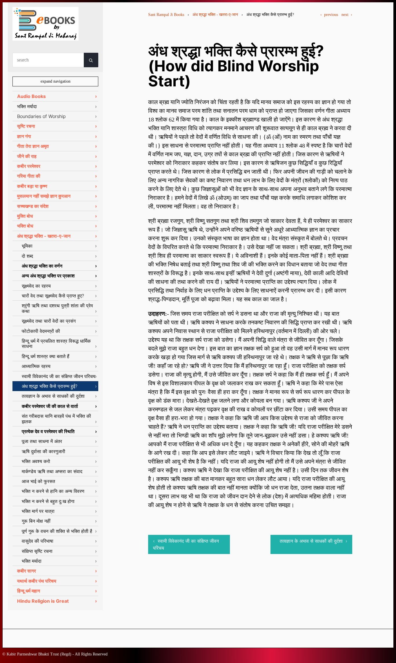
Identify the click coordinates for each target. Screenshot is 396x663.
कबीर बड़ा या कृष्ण (32, 186)
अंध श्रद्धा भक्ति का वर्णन (42, 266)
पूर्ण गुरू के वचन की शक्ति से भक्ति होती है (57, 531)
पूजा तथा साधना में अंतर (42, 441)
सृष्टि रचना (26, 126)
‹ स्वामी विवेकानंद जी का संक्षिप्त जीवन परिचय (186, 544)
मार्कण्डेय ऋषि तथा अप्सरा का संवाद (52, 471)
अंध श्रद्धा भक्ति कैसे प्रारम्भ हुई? (49, 386)
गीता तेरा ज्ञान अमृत (33, 146)
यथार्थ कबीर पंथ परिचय (36, 581)
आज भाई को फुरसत (38, 481)
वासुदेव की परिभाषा (37, 541)
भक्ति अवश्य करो (36, 461)
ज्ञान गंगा (24, 136)
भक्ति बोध (25, 226)
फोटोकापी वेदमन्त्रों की (41, 331)
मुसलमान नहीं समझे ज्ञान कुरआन (43, 196)
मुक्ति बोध (25, 216)
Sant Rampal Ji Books (166, 14)
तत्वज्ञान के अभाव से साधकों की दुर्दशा (53, 396)
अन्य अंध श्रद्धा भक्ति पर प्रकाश (48, 276)
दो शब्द (27, 256)
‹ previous (329, 14)
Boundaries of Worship (41, 116)
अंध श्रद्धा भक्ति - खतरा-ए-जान (215, 14)
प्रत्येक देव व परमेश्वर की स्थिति (48, 431)
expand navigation (55, 81)
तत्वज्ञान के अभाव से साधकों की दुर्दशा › (313, 541)
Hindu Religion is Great (43, 601)
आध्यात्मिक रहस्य (36, 366)
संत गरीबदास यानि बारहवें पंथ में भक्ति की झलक (56, 418)
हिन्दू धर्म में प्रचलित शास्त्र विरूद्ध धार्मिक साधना (56, 343)
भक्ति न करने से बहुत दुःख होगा (48, 501)
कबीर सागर (26, 571)
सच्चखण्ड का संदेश (32, 206)
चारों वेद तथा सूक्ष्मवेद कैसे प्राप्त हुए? (53, 296)
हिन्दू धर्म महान (28, 591)
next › (346, 14)
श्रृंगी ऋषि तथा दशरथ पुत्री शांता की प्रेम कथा (57, 308)
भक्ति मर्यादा (27, 106)
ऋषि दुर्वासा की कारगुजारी (43, 451)
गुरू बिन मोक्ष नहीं (36, 521)
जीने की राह (27, 156)
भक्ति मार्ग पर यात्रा (38, 511)
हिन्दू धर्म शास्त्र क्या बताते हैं (45, 356)
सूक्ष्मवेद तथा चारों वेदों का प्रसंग (49, 321)
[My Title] (45, 35)
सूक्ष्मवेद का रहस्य (36, 286)
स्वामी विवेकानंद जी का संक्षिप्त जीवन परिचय (58, 376)
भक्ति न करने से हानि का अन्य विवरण (53, 491)
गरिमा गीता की (28, 176)
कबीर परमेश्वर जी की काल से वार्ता (50, 406)
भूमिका (27, 246)
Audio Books (31, 96)
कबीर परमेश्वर (28, 166)
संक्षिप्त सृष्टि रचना (37, 551)
